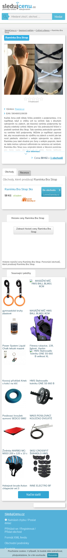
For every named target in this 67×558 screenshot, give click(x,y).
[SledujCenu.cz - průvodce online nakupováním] (24, 6)
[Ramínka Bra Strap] (33, 94)
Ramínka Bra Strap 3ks (19, 189)
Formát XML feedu (16, 537)
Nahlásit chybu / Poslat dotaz (20, 522)
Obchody (9, 172)
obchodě (56, 157)
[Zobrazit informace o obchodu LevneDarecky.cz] (29, 200)
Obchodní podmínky (17, 543)
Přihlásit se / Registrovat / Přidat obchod (20, 530)
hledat (58, 16)
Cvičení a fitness (43, 30)
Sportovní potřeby (26, 30)
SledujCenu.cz (11, 30)
